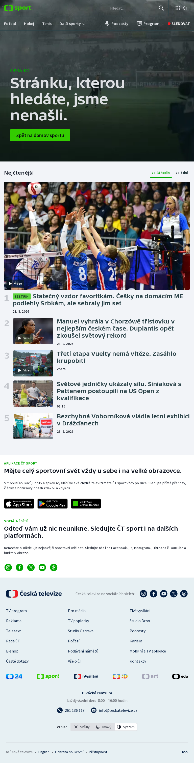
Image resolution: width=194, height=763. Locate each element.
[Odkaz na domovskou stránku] (25, 8)
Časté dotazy (17, 661)
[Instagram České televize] (143, 594)
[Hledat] (161, 8)
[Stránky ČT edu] (180, 677)
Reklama (13, 620)
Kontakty (138, 661)
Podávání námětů (83, 650)
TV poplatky (78, 620)
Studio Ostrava (80, 630)
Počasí (73, 640)
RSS (185, 752)
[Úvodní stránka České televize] (34, 594)
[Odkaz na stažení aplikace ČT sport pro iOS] (19, 504)
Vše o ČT (75, 661)
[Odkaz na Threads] (54, 567)
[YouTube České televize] (164, 594)
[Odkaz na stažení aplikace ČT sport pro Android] (52, 504)
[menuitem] (10, 23)
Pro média (77, 610)
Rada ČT (13, 640)
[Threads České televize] (184, 594)
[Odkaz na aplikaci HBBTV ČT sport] (86, 504)
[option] (82, 726)
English (43, 752)
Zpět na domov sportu (40, 135)
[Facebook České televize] (154, 594)
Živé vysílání (140, 610)
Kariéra (136, 640)
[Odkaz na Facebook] (19, 567)
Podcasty (138, 630)
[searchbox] (132, 8)
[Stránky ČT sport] (48, 677)
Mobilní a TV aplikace (148, 650)
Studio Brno (140, 620)
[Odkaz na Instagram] (8, 567)
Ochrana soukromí (69, 752)
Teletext (13, 630)
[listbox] (103, 727)
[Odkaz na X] (31, 567)
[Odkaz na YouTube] (42, 567)
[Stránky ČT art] (150, 677)
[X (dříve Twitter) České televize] (174, 594)
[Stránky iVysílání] (86, 677)
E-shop (12, 650)
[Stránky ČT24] (14, 677)
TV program (16, 610)
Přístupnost (98, 752)
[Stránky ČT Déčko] (120, 677)
